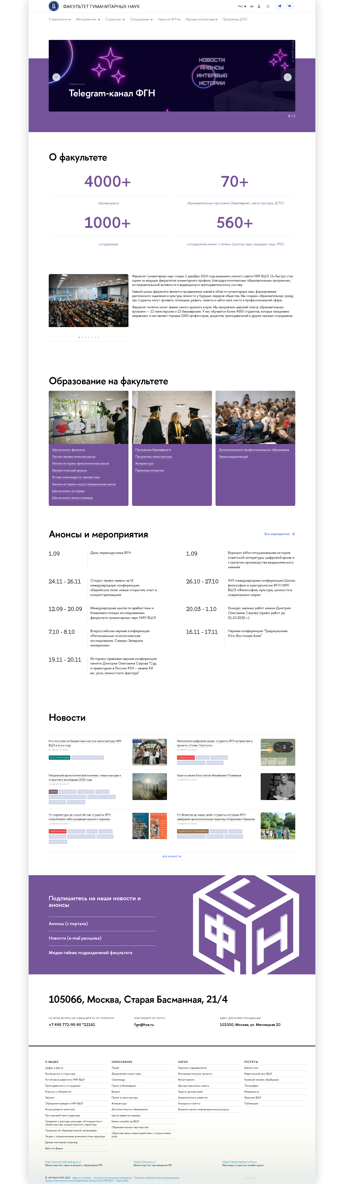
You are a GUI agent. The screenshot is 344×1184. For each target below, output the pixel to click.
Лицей (115, 1067)
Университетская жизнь (193, 831)
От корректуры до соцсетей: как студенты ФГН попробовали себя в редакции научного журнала (80, 817)
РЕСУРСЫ (251, 1062)
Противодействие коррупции (62, 1115)
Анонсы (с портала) (68, 923)
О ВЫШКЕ (52, 1062)
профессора (86, 792)
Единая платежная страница (61, 1142)
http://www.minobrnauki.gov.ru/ (63, 1161)
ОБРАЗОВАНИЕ (122, 1062)
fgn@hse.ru (144, 1024)
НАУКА (183, 1062)
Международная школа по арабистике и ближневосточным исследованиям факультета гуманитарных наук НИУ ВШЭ (123, 612)
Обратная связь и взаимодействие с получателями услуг (141, 1134)
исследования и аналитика (67, 797)
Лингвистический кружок (69, 470)
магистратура (76, 802)
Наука (53, 792)
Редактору (249, 1177)
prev (45, 304)
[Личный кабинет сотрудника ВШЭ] (259, 6)
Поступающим (59, 757)
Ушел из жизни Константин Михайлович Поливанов (209, 775)
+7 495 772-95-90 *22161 (72, 1024)
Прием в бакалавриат (124, 1085)
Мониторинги (186, 1079)
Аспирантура (144, 463)
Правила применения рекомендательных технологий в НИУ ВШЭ (79, 1180)
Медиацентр (251, 1091)
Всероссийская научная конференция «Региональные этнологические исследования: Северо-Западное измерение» (119, 637)
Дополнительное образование (130, 1109)
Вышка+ (116, 1091)
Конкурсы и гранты (189, 1103)
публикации (219, 757)
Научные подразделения (192, 1067)
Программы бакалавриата (153, 450)
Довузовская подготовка (126, 1073)
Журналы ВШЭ (252, 1097)
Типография (251, 1085)
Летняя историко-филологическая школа (80, 463)
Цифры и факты (54, 1067)
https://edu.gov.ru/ (145, 1161)
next (133, 304)
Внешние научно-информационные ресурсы (203, 1109)
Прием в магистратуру (125, 1097)
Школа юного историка (68, 491)
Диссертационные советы (193, 1085)
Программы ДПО (235, 19)
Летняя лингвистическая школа (73, 456)
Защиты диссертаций (190, 1091)
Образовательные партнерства (130, 1127)
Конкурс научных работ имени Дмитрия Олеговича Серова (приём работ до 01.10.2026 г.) (259, 612)
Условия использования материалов (113, 1177)
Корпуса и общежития (58, 1091)
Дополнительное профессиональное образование (254, 450)
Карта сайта (122, 1180)
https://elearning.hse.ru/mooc (239, 1161)
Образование (186, 757)
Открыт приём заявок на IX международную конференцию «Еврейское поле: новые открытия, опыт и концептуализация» (123, 587)
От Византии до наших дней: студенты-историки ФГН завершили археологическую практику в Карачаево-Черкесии (216, 817)
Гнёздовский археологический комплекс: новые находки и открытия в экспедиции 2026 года (85, 777)
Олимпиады (118, 1079)
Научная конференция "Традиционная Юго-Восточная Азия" (257, 633)
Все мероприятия (277, 534)
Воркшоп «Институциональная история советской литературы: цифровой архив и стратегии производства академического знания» (261, 559)
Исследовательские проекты (195, 1073)
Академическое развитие (193, 1097)
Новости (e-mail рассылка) (75, 938)
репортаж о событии (191, 763)
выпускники (67, 792)
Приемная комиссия (149, 470)
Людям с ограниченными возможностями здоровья (75, 1136)
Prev (56, 77)
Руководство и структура (60, 1073)
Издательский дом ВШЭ (258, 1073)
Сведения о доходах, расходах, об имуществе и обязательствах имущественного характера (73, 1123)
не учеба (92, 831)
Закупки (49, 1097)
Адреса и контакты (82, 1177)
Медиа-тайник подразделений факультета (90, 952)
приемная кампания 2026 (87, 757)
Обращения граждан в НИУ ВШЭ (64, 1103)
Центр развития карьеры (126, 1115)
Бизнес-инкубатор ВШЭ (125, 1121)
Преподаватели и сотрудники (62, 1085)
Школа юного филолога (68, 450)
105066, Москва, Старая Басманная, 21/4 (138, 999)
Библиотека (251, 1067)
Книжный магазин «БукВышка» (261, 1079)
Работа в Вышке (54, 1148)
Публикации (251, 1103)
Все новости (172, 856)
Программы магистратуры (153, 456)
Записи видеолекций (233, 456)
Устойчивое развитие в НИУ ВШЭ (65, 1079)
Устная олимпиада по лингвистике (76, 477)
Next (288, 77)
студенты (203, 757)
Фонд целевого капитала (60, 1109)
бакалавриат (215, 763)
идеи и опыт (76, 831)
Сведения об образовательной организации (71, 1130)
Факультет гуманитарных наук (101, 6)
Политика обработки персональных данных (156, 1177)
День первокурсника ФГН (110, 552)
